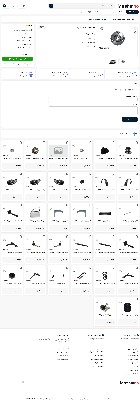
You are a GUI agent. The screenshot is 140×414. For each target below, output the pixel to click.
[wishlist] (14, 5)
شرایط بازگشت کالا (132, 363)
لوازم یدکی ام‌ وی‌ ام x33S (117, 19)
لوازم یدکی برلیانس (97, 367)
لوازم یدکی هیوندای (97, 359)
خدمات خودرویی (62, 359)
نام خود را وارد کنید (132, 96)
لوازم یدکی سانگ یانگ (96, 352)
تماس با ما (134, 352)
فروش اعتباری (133, 370)
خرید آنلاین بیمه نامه (101, 12)
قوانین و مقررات (133, 359)
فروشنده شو (85, 12)
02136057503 (134, 339)
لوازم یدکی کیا (98, 363)
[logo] (128, 6)
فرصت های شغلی (62, 352)
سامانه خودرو (117, 12)
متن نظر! (135, 104)
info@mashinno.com (97, 339)
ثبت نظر (130, 119)
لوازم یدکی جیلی (98, 356)
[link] (128, 155)
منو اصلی (131, 12)
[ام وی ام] (46, 28)
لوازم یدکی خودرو (132, 19)
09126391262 (125, 339)
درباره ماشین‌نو (133, 356)
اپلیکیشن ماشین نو (131, 374)
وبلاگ (136, 367)
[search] (51, 6)
